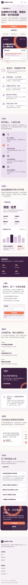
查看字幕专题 (5, 466)
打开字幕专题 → (7, 383)
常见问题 (3, 568)
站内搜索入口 (4, 573)
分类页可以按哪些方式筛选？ (10, 494)
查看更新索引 (14, 30)
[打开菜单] (25, 2)
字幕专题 (3, 557)
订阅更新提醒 (14, 312)
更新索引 (3, 560)
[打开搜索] (21, 2)
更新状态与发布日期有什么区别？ (11, 489)
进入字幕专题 (14, 523)
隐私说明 (3, 571)
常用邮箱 (6, 306)
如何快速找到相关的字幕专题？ (10, 473)
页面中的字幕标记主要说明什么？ (11, 485)
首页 (2, 554)
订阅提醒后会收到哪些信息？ (10, 499)
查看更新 (14, 526)
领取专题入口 (14, 26)
